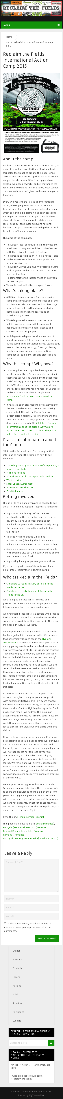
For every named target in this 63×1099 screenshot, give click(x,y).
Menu (7, 25)
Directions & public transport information (29, 476)
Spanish (40, 817)
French (21, 817)
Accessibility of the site (19, 487)
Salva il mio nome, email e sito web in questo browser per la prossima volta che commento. (27, 927)
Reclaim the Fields (21, 1091)
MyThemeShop (37, 1095)
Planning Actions (15, 472)
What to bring (13, 480)
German (30, 817)
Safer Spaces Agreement (19, 483)
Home (9, 37)
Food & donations (16, 491)
